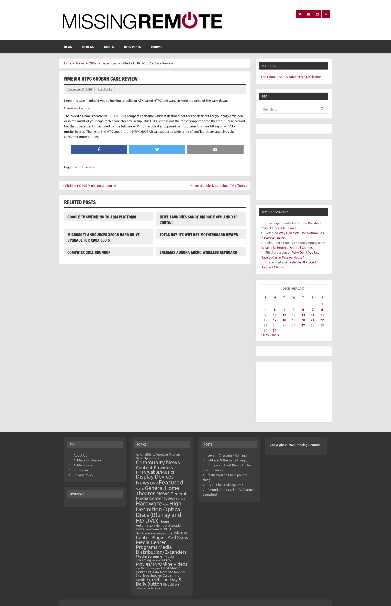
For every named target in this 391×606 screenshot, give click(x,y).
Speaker (156, 575)
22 (322, 320)
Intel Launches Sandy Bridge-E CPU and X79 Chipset (198, 219)
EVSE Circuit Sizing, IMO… (227, 484)
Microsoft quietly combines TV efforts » (218, 185)
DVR (154, 482)
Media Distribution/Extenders (161, 549)
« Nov (265, 335)
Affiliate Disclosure (87, 460)
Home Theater (152, 529)
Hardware (89, 167)
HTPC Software (158, 533)
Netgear (155, 568)
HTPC (164, 529)
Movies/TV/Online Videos (161, 563)
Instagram (81, 470)
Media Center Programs (151, 544)
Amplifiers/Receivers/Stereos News (158, 456)
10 (275, 315)
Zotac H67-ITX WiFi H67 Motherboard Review (199, 234)
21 (312, 320)
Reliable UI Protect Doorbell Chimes (287, 247)
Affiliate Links (84, 465)
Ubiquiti (168, 584)
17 (275, 320)
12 (293, 315)
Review (179, 572)
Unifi (177, 584)
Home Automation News (159, 527)
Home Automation (152, 523)
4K (137, 454)
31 (275, 330)
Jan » (275, 335)
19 (293, 320)
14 (312, 315)
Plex (157, 572)
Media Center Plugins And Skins (162, 535)
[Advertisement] (294, 169)
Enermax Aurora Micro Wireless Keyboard (198, 252)
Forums (156, 47)
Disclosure (313, 76)
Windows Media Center (148, 588)
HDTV (166, 504)
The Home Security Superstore (283, 76)
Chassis (155, 458)
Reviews (88, 47)
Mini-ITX (166, 560)
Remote (166, 572)
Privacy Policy (83, 475)
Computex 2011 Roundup (88, 252)
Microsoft (156, 560)
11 (284, 315)
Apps (147, 458)
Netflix (145, 568)
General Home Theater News (157, 491)
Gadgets (140, 489)
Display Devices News (155, 479)
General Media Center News (161, 496)
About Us (80, 455)
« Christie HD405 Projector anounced (89, 185)
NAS (138, 568)
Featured (171, 482)
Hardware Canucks (77, 108)
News (68, 47)
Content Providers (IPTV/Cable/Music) (155, 469)
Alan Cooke (105, 89)
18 (284, 320)
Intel (170, 533)
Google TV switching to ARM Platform (101, 217)
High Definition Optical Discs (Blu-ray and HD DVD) (159, 512)
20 (303, 320)
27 (303, 325)
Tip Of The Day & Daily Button (159, 581)
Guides (109, 47)
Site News (142, 575)
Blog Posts (132, 47)
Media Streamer (150, 556)
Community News (158, 462)
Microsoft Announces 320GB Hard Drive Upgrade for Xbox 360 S (103, 237)
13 (303, 315)
